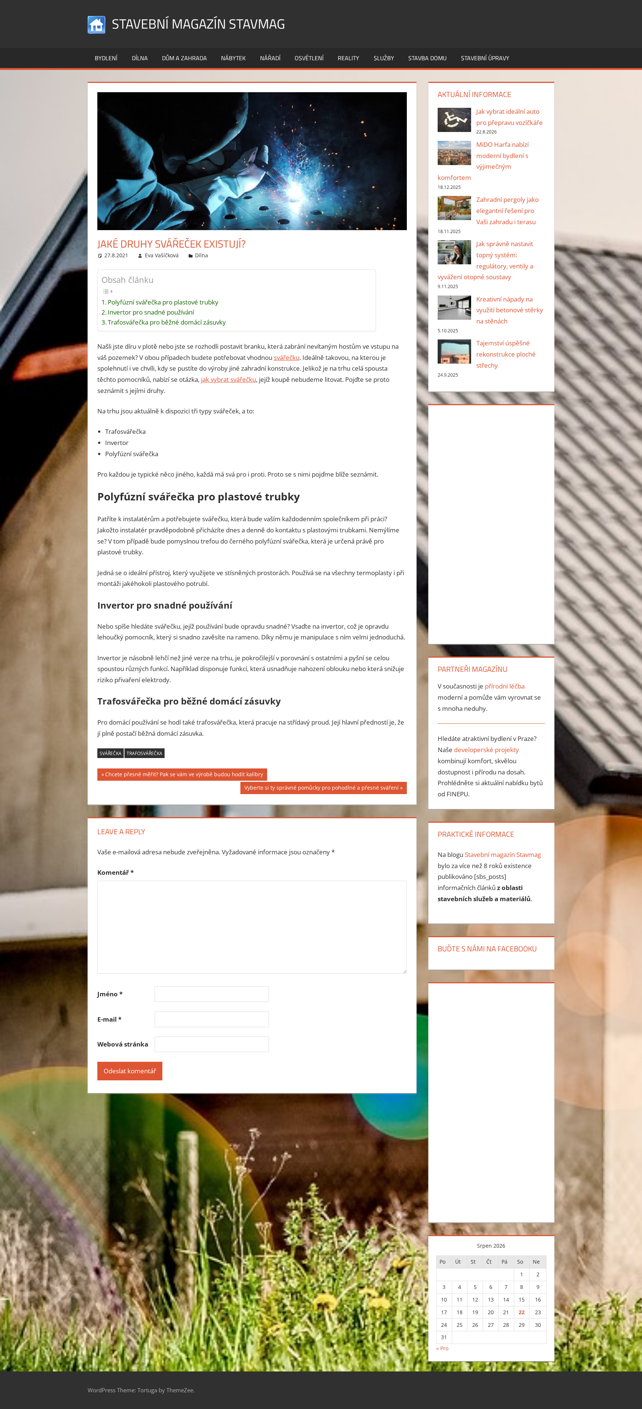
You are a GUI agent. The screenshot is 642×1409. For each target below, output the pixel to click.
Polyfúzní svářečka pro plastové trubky (163, 302)
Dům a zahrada (184, 58)
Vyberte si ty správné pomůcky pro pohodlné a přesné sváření (321, 789)
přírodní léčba (505, 686)
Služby (384, 58)
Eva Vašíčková (162, 255)
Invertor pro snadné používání (151, 312)
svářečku (286, 357)
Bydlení (106, 58)
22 (522, 1312)
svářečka (110, 753)
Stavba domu (427, 58)
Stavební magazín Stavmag (198, 23)
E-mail (109, 1019)
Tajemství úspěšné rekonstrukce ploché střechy (506, 354)
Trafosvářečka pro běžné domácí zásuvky (167, 322)
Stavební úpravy (485, 58)
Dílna (140, 58)
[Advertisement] (491, 523)
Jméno (110, 994)
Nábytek (233, 58)
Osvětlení (309, 58)
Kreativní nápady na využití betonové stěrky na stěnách (509, 310)
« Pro (442, 1348)
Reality (348, 58)
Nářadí (270, 58)
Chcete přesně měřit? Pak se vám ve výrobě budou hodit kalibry (184, 775)
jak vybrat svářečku (228, 379)
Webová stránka (122, 1044)
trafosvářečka (144, 753)
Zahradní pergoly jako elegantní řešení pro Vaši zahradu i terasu (507, 210)
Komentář (115, 872)
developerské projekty (486, 749)
